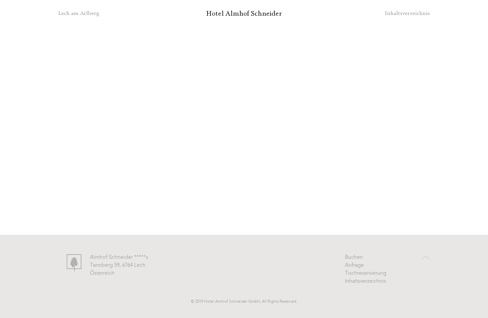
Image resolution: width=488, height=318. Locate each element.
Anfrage (354, 265)
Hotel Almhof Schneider (244, 13)
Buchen (354, 257)
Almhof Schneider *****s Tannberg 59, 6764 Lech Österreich (119, 265)
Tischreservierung (365, 273)
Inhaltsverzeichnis (365, 281)
